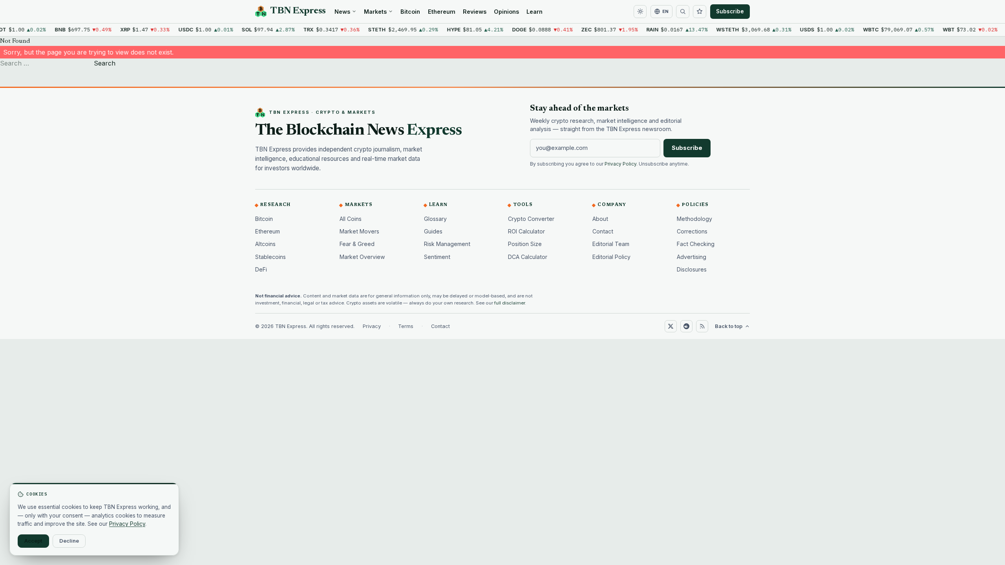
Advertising (691, 256)
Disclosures (692, 269)
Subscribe (730, 11)
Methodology (694, 218)
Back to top (728, 326)
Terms (405, 326)
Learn (534, 11)
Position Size (525, 244)
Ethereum (441, 11)
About (600, 218)
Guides (433, 231)
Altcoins (265, 244)
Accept (33, 541)
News (342, 11)
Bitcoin (410, 11)
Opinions (506, 11)
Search (104, 63)
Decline (69, 541)
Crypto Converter (531, 218)
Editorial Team (610, 244)
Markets (375, 11)
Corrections (692, 231)
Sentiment (437, 256)
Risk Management (447, 244)
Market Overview (362, 256)
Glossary (435, 218)
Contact (602, 231)
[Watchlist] (699, 11)
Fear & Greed (357, 244)
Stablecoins (270, 256)
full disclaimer (509, 303)
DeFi (261, 269)
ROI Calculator (526, 231)
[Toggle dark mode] (640, 11)
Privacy (372, 326)
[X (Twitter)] (670, 326)
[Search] (682, 11)
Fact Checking (695, 244)
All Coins (351, 218)
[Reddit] (686, 326)
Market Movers (359, 231)
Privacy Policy (620, 164)
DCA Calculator (527, 256)
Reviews (474, 11)
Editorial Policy (611, 256)
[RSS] (702, 326)
